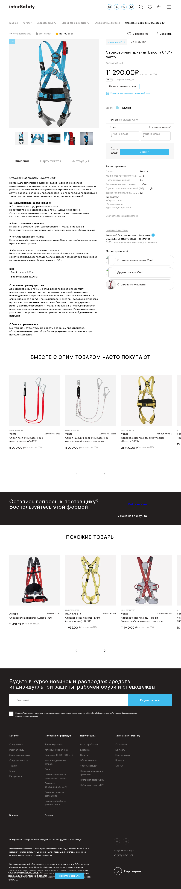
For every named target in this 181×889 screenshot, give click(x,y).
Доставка (85, 750)
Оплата (84, 755)
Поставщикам (122, 755)
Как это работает (89, 744)
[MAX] (131, 7)
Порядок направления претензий (91, 773)
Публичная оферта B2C (92, 785)
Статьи (119, 766)
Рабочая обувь (16, 750)
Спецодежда (16, 744)
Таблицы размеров (54, 744)
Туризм (13, 766)
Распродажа (15, 776)
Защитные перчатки (19, 755)
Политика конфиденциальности (56, 785)
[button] (76, 474)
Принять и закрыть (69, 876)
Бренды (13, 815)
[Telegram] (124, 7)
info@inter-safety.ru (124, 850)
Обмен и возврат (88, 760)
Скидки (49, 815)
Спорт (12, 771)
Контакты (120, 750)
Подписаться (150, 700)
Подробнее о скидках (125, 80)
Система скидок (88, 766)
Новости (119, 760)
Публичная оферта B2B (92, 780)
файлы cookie (31, 872)
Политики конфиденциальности (124, 713)
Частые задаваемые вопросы (55, 762)
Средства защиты (18, 760)
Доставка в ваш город (117, 230)
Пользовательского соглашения (26, 716)
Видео (48, 769)
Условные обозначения (57, 750)
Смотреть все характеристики (122, 216)
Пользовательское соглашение (54, 794)
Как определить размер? (159, 127)
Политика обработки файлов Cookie (55, 803)
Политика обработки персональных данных (56, 776)
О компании (121, 744)
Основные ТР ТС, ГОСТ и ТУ (59, 755)
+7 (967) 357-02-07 (123, 855)
